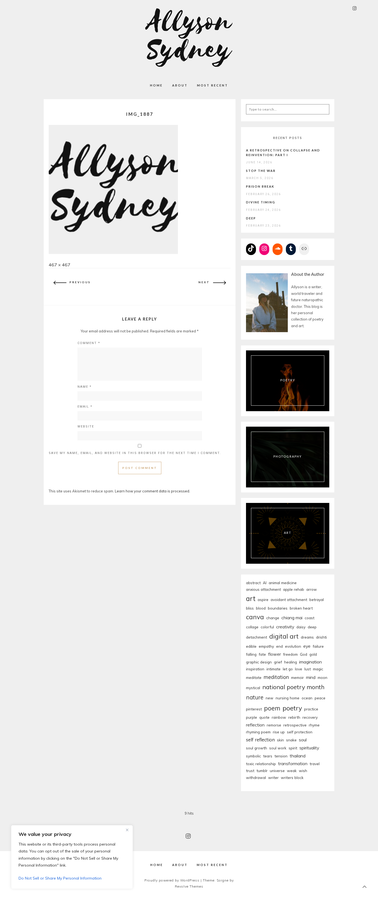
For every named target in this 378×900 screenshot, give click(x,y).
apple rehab (293, 589)
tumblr (262, 770)
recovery (310, 717)
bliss (250, 608)
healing (290, 662)
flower (274, 654)
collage (252, 627)
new (269, 698)
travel (315, 763)
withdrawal (256, 777)
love (298, 669)
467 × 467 (59, 264)
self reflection (260, 739)
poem (272, 708)
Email (84, 406)
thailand (297, 756)
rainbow (279, 717)
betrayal (316, 599)
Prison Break (260, 186)
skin (280, 740)
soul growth (256, 748)
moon (322, 677)
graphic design (259, 662)
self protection (299, 732)
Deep (251, 218)
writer (273, 777)
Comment (88, 343)
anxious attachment (263, 589)
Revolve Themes (189, 886)
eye (306, 646)
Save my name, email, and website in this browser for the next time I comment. (135, 453)
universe (277, 770)
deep (312, 627)
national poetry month (293, 687)
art (250, 598)
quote (264, 717)
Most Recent (212, 85)
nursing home (287, 698)
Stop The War (261, 170)
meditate (254, 677)
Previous (80, 282)
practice (311, 709)
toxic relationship (261, 763)
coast (309, 617)
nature (254, 697)
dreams (307, 637)
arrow (311, 589)
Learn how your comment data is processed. (152, 491)
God (303, 654)
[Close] (127, 829)
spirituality (309, 748)
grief (278, 662)
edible (251, 646)
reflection (255, 725)
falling (251, 654)
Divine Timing (260, 202)
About (180, 85)
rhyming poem (258, 732)
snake (291, 740)
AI (264, 582)
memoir (297, 677)
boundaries (278, 608)
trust (250, 770)
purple (251, 717)
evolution (293, 646)
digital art (284, 636)
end (279, 646)
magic (318, 669)
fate (262, 654)
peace (320, 698)
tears (267, 756)
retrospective (295, 725)
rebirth (294, 717)
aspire (263, 599)
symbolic (253, 756)
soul (303, 739)
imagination (310, 662)
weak (292, 770)
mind (310, 677)
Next (204, 282)
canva (255, 617)
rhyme (314, 725)
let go (288, 669)
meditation (276, 677)
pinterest (254, 709)
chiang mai (291, 617)
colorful (267, 627)
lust (307, 669)
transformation (292, 763)
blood (261, 608)
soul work (277, 748)
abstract (253, 582)
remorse (274, 725)
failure (318, 646)
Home (156, 85)
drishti (321, 637)
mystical (253, 687)
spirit (293, 748)
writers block (292, 777)
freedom (290, 654)
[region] (72, 857)
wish (303, 770)
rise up (279, 732)
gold (313, 654)
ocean (307, 698)
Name (84, 387)
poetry (292, 708)
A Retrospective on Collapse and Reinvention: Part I (283, 152)
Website (85, 426)
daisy (300, 627)
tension (281, 756)
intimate (273, 669)
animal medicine (283, 582)
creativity (285, 626)
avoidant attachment (289, 599)
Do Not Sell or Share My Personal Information (60, 878)
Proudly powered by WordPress (172, 880)
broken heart (301, 608)
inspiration (255, 669)
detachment (256, 637)
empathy (266, 646)
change (272, 617)
